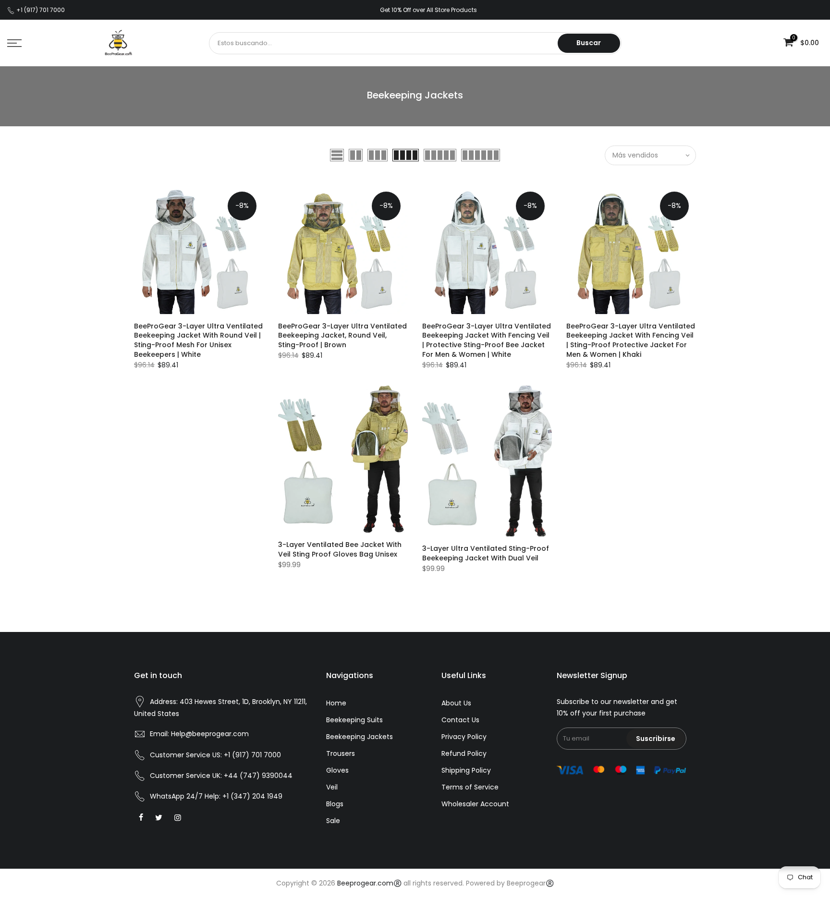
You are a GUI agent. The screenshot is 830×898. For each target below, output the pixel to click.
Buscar (588, 43)
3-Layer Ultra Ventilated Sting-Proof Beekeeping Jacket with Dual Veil (485, 553)
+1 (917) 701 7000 (252, 755)
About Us (456, 703)
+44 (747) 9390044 (258, 775)
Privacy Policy (464, 736)
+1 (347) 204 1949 (252, 796)
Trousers (340, 753)
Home (336, 703)
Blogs (334, 804)
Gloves (337, 770)
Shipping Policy (466, 770)
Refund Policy (464, 753)
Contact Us (460, 720)
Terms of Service (470, 787)
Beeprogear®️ (530, 883)
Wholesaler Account (475, 804)
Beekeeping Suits (354, 720)
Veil (332, 787)
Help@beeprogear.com (210, 734)
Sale (333, 820)
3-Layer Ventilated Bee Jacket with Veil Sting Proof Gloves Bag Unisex (340, 549)
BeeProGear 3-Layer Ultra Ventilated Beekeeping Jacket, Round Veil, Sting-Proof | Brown (342, 335)
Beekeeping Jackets (359, 736)
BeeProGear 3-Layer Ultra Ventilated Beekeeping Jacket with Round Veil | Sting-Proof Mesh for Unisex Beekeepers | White (198, 340)
